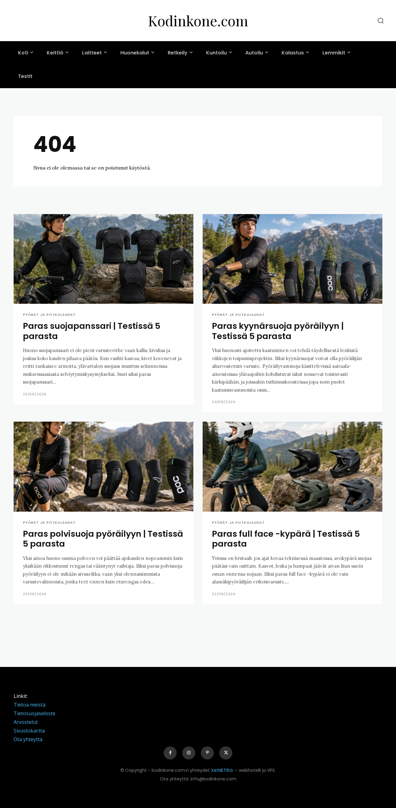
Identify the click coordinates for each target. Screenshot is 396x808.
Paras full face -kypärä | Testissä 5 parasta (286, 538)
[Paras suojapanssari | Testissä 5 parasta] (103, 259)
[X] (225, 752)
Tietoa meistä (29, 704)
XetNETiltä (222, 770)
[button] (380, 20)
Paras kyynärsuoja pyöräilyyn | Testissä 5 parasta (278, 331)
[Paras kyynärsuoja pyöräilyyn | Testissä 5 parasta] (292, 259)
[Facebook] (170, 752)
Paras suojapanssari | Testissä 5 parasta (91, 331)
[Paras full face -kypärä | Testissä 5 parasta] (292, 467)
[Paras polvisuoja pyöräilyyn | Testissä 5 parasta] (103, 467)
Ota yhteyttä (28, 739)
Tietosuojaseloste (34, 713)
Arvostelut (26, 722)
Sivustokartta (29, 730)
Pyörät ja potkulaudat (49, 314)
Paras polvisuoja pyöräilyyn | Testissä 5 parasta (103, 538)
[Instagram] (188, 752)
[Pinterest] (207, 752)
